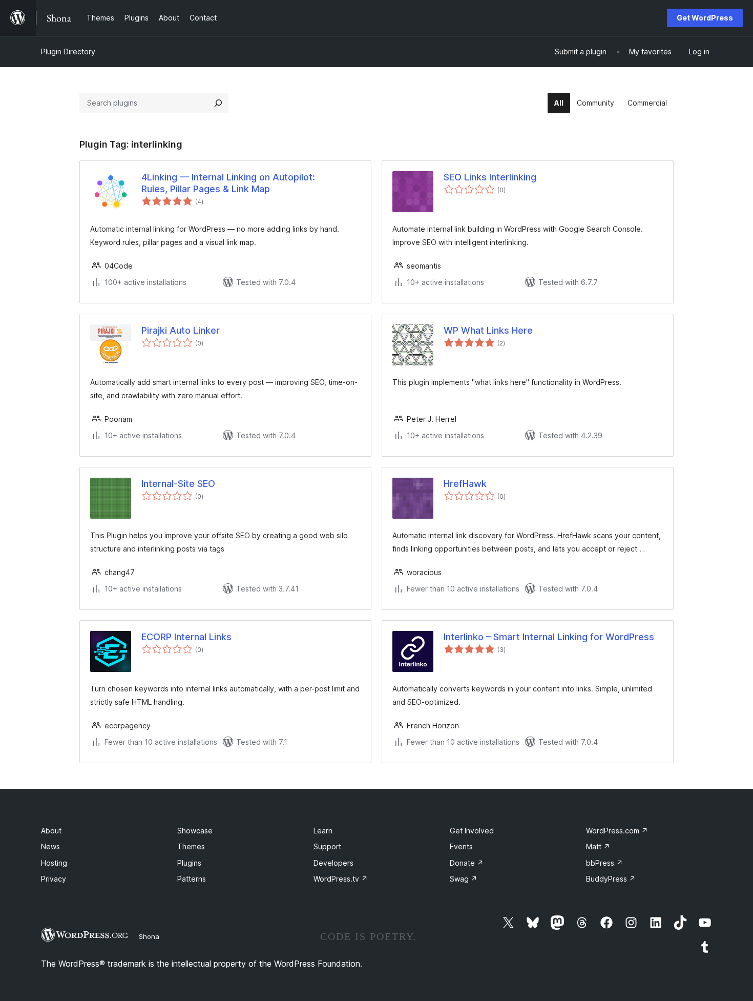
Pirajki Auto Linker (180, 330)
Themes (191, 846)
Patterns (191, 878)
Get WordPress (705, 17)
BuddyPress (611, 878)
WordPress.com (617, 830)
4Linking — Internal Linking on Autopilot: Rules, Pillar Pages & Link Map (228, 183)
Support (327, 846)
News (50, 846)
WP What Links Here (488, 330)
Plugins (189, 863)
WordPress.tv (340, 878)
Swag (463, 878)
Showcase (195, 830)
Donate (467, 863)
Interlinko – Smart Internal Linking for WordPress (549, 636)
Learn (322, 830)
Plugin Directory (68, 51)
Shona (149, 936)
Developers (333, 863)
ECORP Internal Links (186, 636)
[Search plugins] (218, 103)
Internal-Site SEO (178, 483)
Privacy (53, 878)
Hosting (54, 863)
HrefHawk (465, 483)
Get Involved (472, 830)
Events (461, 846)
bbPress (604, 863)
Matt (598, 846)
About (51, 830)
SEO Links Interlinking (490, 177)
